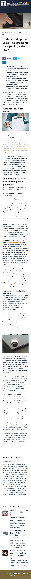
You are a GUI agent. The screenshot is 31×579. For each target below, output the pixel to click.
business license (13, 242)
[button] (15, 8)
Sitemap (18, 575)
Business (7, 34)
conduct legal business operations (17, 283)
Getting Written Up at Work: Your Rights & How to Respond (19, 553)
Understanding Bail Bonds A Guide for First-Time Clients (18, 533)
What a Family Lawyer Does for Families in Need (19, 513)
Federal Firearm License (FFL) (19, 206)
